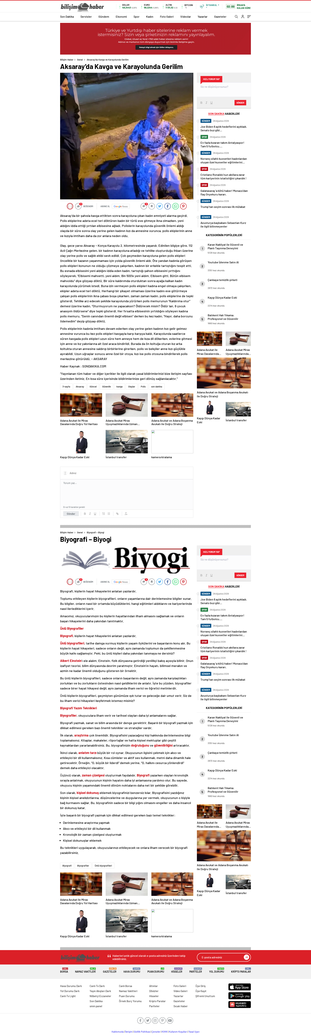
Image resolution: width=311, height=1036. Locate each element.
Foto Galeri (167, 16)
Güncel (93, 386)
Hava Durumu (131, 970)
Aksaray (80, 386)
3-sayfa (66, 386)
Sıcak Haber (180, 1006)
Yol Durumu (216, 970)
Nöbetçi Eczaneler (100, 996)
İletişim (128, 1031)
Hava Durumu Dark (71, 986)
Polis (143, 386)
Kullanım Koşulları (178, 1031)
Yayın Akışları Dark (100, 991)
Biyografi (67, 865)
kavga (119, 386)
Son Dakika (67, 16)
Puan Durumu (155, 970)
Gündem (103, 16)
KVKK (165, 1031)
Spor (136, 16)
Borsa (64, 970)
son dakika (156, 386)
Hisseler (176, 970)
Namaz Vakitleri (85, 970)
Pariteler (195, 970)
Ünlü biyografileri (103, 865)
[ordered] (103, 514)
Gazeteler (220, 16)
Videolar (185, 16)
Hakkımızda (118, 1031)
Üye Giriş (200, 986)
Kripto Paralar (241, 970)
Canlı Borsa (125, 986)
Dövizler (154, 991)
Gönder (71, 513)
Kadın (149, 16)
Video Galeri (180, 991)
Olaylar (131, 386)
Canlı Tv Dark (97, 986)
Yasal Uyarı (194, 1031)
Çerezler (156, 1031)
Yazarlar (203, 16)
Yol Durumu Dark (70, 991)
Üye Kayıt (200, 991)
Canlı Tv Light (68, 996)
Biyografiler (83, 865)
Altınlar (153, 986)
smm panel (96, 1006)
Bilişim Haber (66, 59)
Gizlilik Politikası (142, 1031)
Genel (80, 59)
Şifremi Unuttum (205, 996)
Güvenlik (106, 386)
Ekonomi (121, 16)
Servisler (86, 16)
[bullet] (108, 514)
